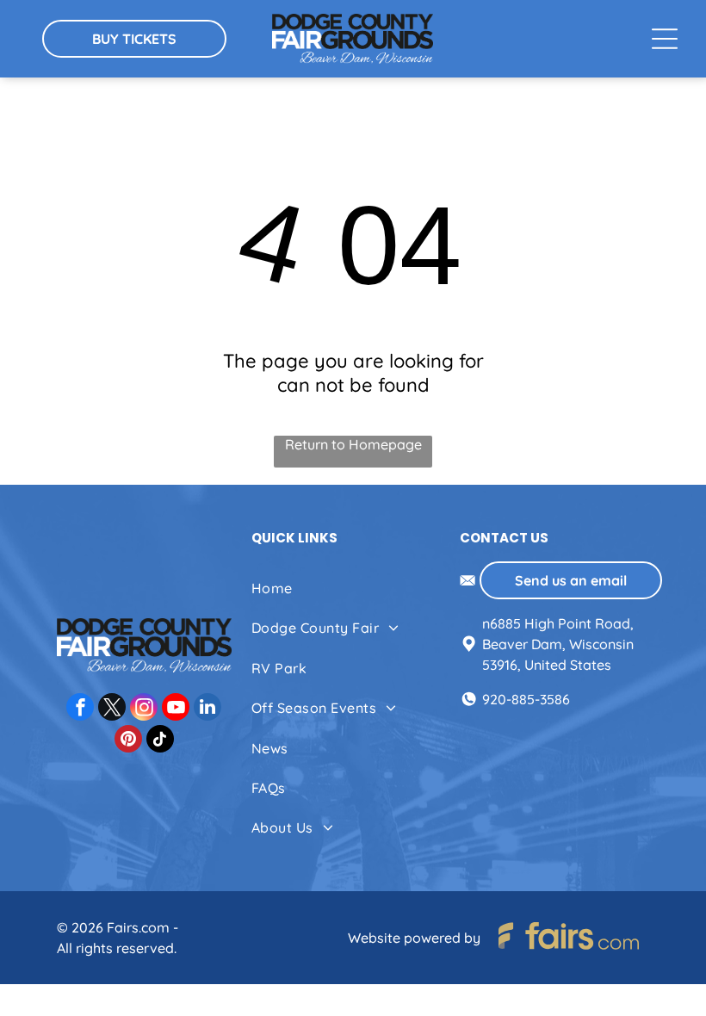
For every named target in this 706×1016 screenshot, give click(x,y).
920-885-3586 (526, 699)
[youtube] (175, 709)
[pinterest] (128, 741)
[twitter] (112, 709)
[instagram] (144, 709)
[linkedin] (207, 709)
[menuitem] (352, 588)
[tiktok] (160, 741)
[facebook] (80, 709)
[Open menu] (665, 39)
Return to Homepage (353, 444)
